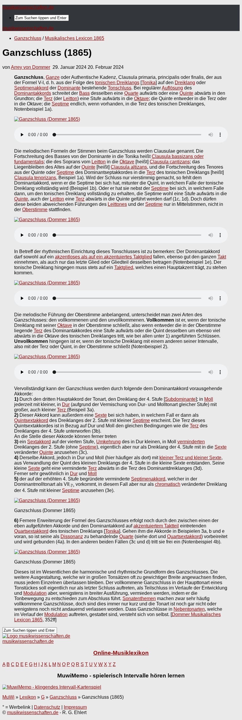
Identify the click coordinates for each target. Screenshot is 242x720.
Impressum (75, 707)
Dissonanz (71, 536)
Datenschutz (47, 707)
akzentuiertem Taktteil (156, 525)
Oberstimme (35, 209)
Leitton (70, 98)
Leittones (117, 204)
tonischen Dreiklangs (117, 82)
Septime (60, 103)
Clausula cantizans (170, 161)
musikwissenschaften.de (28, 7)
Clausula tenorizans (35, 177)
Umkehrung (108, 441)
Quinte (186, 93)
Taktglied (123, 267)
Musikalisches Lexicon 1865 (74, 38)
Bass (84, 93)
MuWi (8, 697)
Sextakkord (39, 441)
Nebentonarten (189, 609)
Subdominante (180, 399)
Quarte (131, 93)
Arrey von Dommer (30, 67)
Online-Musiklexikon (121, 653)
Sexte (101, 415)
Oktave (141, 98)
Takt (222, 256)
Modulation (35, 593)
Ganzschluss (27, 38)
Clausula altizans (129, 167)
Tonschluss (119, 87)
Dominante (69, 87)
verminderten (191, 441)
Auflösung (172, 87)
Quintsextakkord (31, 420)
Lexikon (27, 697)
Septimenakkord (31, 87)
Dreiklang (185, 82)
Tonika (149, 82)
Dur (66, 404)
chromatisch (167, 484)
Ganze (53, 77)
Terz (48, 98)
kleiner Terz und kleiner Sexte (190, 457)
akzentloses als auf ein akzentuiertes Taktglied (103, 256)
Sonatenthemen (139, 598)
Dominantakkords (32, 93)
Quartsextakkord (31, 531)
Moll (208, 399)
